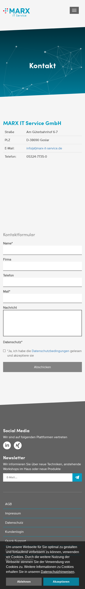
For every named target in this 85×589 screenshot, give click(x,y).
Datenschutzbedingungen (50, 351)
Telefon (8, 275)
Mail (6, 291)
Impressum (13, 513)
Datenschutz (12, 342)
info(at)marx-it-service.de (44, 148)
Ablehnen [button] (24, 581)
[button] (76, 572)
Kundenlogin (14, 531)
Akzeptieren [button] (61, 581)
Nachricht (10, 307)
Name (8, 243)
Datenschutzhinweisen (57, 572)
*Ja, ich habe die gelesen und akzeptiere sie (44, 353)
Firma (7, 259)
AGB (8, 504)
